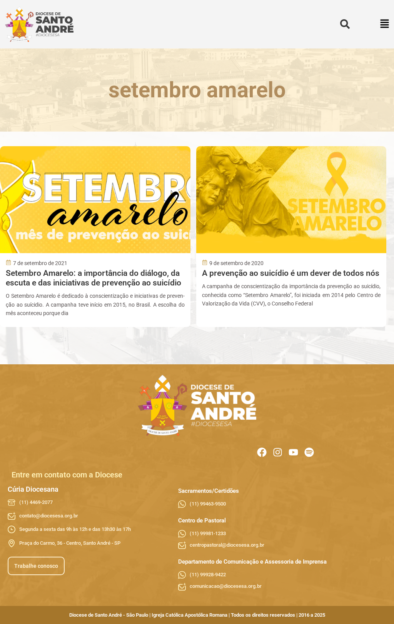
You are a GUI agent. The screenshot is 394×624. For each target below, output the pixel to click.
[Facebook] (262, 452)
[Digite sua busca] (344, 24)
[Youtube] (293, 452)
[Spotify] (309, 452)
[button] (385, 24)
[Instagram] (278, 452)
